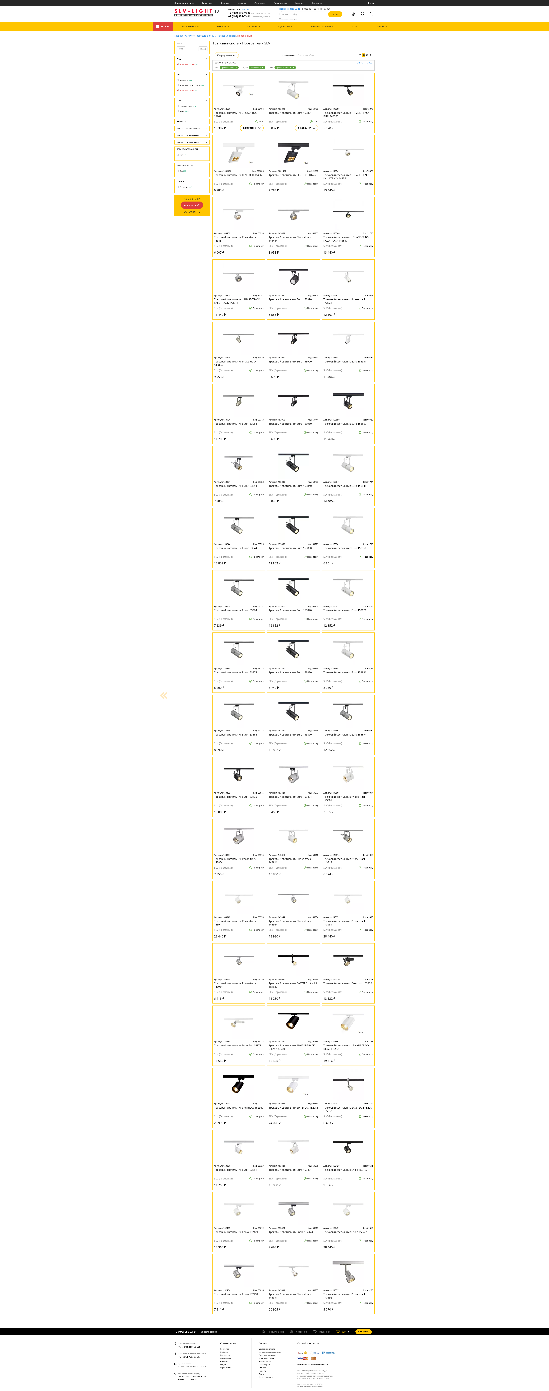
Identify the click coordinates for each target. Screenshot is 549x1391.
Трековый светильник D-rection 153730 (347, 983)
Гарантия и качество (268, 1355)
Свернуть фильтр (226, 55)
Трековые (186, 80)
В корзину (249, 128)
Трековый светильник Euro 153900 (290, 361)
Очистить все (364, 63)
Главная (178, 35)
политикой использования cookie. (314, 1378)
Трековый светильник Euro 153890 (290, 734)
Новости (262, 1371)
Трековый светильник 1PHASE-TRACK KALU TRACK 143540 (346, 238)
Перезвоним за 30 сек (290, 9)
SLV (183, 171)
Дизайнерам (280, 2)
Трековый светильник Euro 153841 (344, 486)
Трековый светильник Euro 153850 (344, 423)
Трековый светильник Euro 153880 (290, 672)
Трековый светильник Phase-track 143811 (290, 860)
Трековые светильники (192, 85)
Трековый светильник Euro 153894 (344, 734)
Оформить (363, 1332)
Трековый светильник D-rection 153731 (238, 1045)
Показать (190, 205)
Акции (223, 1364)
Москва (245, 9)
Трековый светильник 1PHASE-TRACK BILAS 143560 (292, 1047)
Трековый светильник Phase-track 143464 (290, 238)
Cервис (263, 1343)
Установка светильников (270, 1352)
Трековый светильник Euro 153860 (290, 548)
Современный (188, 106)
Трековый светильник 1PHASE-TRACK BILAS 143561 (346, 1047)
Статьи (262, 1374)
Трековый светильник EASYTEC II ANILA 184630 (293, 985)
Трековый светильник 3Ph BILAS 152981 (293, 1107)
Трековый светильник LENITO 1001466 (238, 175)
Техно (184, 111)
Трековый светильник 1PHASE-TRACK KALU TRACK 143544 (237, 301)
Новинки (224, 1361)
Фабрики (224, 1352)
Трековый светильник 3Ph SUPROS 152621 (235, 114)
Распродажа (225, 1358)
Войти (371, 3)
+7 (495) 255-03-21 (249, 16)
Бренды (299, 2)
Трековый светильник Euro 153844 (235, 548)
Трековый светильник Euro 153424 (290, 796)
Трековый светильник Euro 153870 (290, 610)
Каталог (165, 26)
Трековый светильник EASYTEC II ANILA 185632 (347, 1109)
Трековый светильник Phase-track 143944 (290, 922)
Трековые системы (205, 35)
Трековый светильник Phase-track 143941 (235, 922)
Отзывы (241, 2)
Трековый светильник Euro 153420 (235, 796)
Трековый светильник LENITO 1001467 (292, 175)
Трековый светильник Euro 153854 (235, 486)
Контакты (317, 2)
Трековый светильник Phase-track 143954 (235, 985)
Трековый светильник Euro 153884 (235, 734)
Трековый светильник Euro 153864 (235, 610)
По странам (225, 1355)
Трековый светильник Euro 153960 (290, 423)
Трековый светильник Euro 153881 (344, 672)
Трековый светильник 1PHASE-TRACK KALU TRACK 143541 (346, 176)
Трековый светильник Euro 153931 (344, 361)
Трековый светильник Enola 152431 (345, 1232)
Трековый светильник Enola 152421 (236, 1232)
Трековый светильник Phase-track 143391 (290, 1295)
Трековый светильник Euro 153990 (290, 299)
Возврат (224, 2)
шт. (344, 1331)
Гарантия (207, 2)
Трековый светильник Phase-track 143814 (344, 860)
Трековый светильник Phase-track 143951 (344, 922)
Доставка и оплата (184, 2)
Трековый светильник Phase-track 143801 (344, 798)
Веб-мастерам (265, 1361)
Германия (186, 187)
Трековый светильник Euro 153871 (344, 610)
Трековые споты (227, 35)
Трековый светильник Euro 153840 (290, 486)
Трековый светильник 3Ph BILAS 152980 (238, 1107)
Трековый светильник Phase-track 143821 (344, 301)
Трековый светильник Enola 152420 (345, 1169)
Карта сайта (225, 1367)
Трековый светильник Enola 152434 (236, 1294)
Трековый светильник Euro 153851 (235, 1169)
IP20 (183, 155)
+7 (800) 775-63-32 (249, 13)
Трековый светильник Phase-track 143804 (235, 860)
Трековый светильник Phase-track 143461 (235, 238)
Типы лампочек (266, 1377)
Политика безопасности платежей (312, 1364)
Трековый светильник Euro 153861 (344, 548)
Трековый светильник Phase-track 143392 (344, 1295)
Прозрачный (256, 67)
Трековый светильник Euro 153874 (235, 672)
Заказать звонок (209, 1331)
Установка (259, 2)
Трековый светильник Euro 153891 (290, 112)
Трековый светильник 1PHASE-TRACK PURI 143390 (346, 114)
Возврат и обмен (266, 1358)
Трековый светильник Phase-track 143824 (235, 363)
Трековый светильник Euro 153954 (235, 423)
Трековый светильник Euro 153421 (290, 1169)
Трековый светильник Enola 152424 (291, 1232)
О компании (228, 1343)
